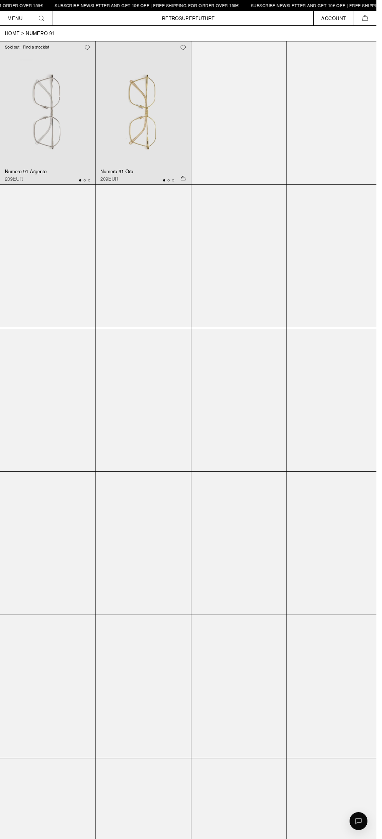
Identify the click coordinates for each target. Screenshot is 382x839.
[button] (365, 18)
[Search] (41, 18)
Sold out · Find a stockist (27, 47)
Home (12, 33)
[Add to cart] (183, 178)
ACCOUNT (333, 18)
